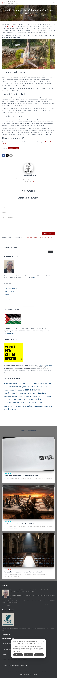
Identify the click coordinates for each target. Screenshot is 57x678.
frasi (49, 383)
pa (13, 390)
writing (12, 409)
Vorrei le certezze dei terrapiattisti (15, 660)
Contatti (18, 671)
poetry (20, 396)
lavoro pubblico (12, 386)
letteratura (31, 387)
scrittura (25, 402)
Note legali (26, 671)
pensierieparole (11, 393)
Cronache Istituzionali (11, 288)
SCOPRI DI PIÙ (6, 634)
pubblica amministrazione (34, 396)
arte (19, 383)
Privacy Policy (36, 671)
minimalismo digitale (8, 390)
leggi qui (10, 26)
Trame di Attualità (13, 148)
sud (46, 406)
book (23, 383)
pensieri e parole (22, 393)
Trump (50, 406)
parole (28, 389)
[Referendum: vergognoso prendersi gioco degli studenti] (28, 550)
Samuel (14, 399)
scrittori (38, 399)
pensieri (36, 390)
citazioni (35, 383)
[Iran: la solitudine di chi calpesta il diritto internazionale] (28, 501)
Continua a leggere (9, 333)
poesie (14, 396)
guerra (11, 150)
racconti (48, 396)
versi (6, 409)
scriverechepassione (36, 406)
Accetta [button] (18, 654)
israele (15, 150)
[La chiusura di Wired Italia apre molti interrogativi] (28, 453)
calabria (28, 383)
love (45, 387)
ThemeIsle (34, 674)
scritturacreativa (38, 403)
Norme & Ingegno (9, 291)
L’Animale (6, 654)
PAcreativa (19, 390)
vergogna (28, 150)
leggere (22, 386)
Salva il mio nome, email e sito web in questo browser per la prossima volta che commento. (27, 229)
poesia (30, 393)
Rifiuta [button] (28, 654)
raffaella (7, 399)
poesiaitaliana (40, 393)
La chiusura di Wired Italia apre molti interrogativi (21, 476)
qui (33, 181)
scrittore (29, 399)
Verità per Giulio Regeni (46, 365)
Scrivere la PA (8, 300)
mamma (50, 386)
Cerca (50, 252)
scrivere (22, 406)
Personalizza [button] (39, 654)
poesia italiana (7, 396)
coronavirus (43, 383)
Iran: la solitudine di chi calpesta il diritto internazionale (23, 524)
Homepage (10, 671)
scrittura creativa (10, 406)
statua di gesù (21, 150)
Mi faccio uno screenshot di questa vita (16, 665)
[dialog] (28, 648)
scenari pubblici (21, 399)
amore (14, 383)
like (42, 387)
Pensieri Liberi (9, 297)
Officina (7, 294)
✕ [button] (43, 641)
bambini (7, 150)
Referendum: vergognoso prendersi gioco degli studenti (24, 572)
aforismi (7, 383)
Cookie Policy (46, 671)
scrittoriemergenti (12, 403)
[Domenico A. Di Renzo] (28, 167)
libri (38, 387)
